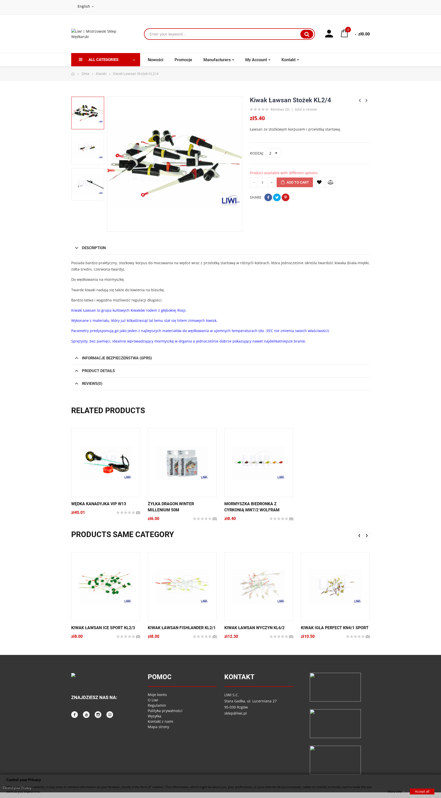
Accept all (422, 791)
